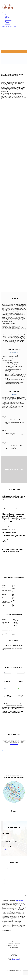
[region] (14, 39)
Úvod (6, 14)
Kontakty (7, 22)
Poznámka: (4, 884)
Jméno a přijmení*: (6, 868)
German (7, 26)
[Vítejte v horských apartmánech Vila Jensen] (7, 8)
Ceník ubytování (8, 18)
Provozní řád (14, 965)
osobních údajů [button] (19, 900)
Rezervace (7, 24)
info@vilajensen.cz (7, 849)
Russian (14, 26)
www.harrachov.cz (14, 744)
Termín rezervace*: (6, 880)
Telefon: (4, 876)
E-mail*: (4, 872)
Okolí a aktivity (8, 20)
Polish (11, 26)
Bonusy (6, 21)
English (3, 26)
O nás (6, 16)
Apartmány (7, 17)
